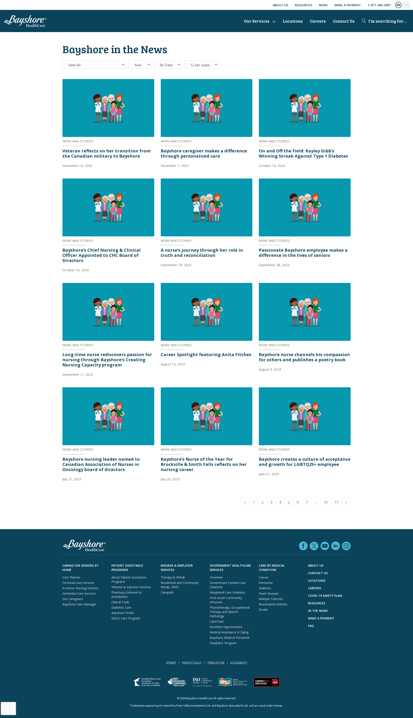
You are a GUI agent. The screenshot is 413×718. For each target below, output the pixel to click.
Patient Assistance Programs (127, 567)
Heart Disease (269, 593)
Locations (293, 21)
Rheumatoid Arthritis (273, 604)
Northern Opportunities (226, 627)
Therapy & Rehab (173, 577)
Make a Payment (347, 5)
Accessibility (238, 662)
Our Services (257, 21)
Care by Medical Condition (272, 567)
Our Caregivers (72, 599)
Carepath (167, 592)
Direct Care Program (125, 618)
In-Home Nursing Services (80, 588)
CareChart (217, 621)
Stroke (263, 610)
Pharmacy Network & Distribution (126, 594)
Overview (216, 577)
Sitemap (171, 662)
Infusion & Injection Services (131, 587)
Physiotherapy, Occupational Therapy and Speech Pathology (230, 611)
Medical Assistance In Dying (229, 632)
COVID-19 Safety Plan (325, 596)
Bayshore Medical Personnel (230, 638)
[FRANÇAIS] (406, 5)
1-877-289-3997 (379, 5)
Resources (303, 5)
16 (326, 502)
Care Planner (71, 577)
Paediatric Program (223, 643)
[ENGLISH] (398, 5)
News (323, 5)
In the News (318, 611)
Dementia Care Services (79, 593)
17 (336, 502)
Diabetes (265, 588)
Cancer (263, 577)
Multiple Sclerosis (271, 599)
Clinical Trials (120, 602)
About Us (280, 5)
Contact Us (343, 21)
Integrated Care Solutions (227, 592)
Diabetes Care (121, 607)
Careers (318, 21)
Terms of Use (215, 662)
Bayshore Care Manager (79, 604)
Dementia (266, 583)
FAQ (311, 626)
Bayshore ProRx (122, 613)
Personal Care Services (78, 583)
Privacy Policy (192, 662)
